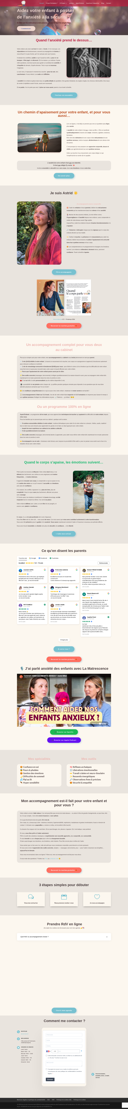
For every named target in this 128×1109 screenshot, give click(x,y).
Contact (108, 3)
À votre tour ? (64, 649)
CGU (48, 1099)
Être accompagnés (64, 272)
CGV (53, 1099)
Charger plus (64, 640)
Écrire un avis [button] (103, 563)
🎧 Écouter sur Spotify (64, 732)
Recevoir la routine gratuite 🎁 (64, 326)
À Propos (62, 3)
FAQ (46, 858)
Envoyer (50, 1079)
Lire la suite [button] (22, 622)
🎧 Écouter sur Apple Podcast (64, 740)
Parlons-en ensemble (64, 95)
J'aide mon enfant (63, 534)
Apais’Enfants (80, 3)
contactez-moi (54, 858)
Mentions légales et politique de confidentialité (31, 1099)
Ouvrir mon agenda (64, 1010)
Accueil (42, 3)
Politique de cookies (80, 1099)
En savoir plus (64, 176)
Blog (102, 3)
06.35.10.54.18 (24, 1034)
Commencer (26, 28)
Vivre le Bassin (57, 319)
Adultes (71, 3)
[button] (33, 558)
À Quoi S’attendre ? (51, 3)
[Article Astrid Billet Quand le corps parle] (64, 315)
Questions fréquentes (92, 3)
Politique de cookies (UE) (64, 1099)
